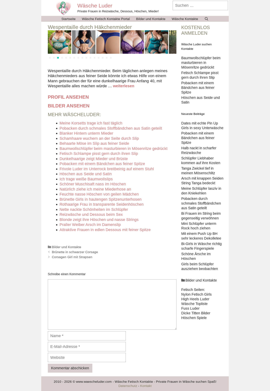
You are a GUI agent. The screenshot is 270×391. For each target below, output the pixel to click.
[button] (50, 57)
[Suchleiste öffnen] (206, 19)
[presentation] (51, 45)
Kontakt (146, 386)
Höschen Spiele (194, 318)
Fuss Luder (190, 308)
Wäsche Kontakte (185, 19)
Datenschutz (127, 386)
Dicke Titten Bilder (195, 313)
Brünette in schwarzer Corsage (75, 252)
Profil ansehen (68, 97)
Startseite (68, 19)
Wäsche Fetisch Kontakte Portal (106, 19)
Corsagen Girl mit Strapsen (72, 257)
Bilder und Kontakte (150, 19)
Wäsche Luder (94, 5)
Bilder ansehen (69, 105)
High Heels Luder (195, 299)
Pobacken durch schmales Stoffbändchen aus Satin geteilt (201, 203)
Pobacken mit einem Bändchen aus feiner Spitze (198, 138)
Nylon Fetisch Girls (196, 294)
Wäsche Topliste (194, 304)
